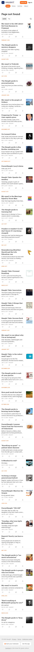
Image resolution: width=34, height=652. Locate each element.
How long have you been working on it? (12, 86)
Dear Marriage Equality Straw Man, (12, 201)
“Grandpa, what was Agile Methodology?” (11, 522)
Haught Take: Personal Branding (10, 272)
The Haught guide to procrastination (9, 82)
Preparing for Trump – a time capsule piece (11, 116)
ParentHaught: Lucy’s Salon (12, 166)
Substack (8, 648)
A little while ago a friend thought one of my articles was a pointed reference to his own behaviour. (11, 576)
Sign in (30, 2)
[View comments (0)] (9, 37)
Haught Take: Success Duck (12, 318)
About (26, 6)
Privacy (14, 639)
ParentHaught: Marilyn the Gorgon (12, 492)
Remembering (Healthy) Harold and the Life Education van (11, 252)
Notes (13, 6)
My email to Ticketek (10, 64)
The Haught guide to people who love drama (12, 571)
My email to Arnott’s (9, 585)
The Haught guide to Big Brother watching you (11, 148)
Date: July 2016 (6, 168)
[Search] (31, 19)
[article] (17, 30)
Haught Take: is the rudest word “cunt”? (11, 355)
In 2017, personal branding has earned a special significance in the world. (12, 276)
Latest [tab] (4, 19)
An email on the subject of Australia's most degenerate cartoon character (10, 31)
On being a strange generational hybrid (9, 477)
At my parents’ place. (8, 495)
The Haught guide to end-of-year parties (11, 374)
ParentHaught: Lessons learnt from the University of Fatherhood (12, 426)
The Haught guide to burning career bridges (10, 410)
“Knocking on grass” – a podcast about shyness (10, 446)
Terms (19, 639)
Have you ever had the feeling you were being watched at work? (12, 236)
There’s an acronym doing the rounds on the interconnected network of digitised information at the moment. (12, 560)
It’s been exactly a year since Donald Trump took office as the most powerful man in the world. (11, 120)
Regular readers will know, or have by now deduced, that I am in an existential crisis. (12, 481)
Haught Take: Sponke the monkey (11, 178)
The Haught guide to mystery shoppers (9, 46)
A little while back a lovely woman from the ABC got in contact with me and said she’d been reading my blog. (12, 451)
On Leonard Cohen (8, 134)
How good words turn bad (11, 392)
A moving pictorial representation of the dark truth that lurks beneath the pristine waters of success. (12, 321)
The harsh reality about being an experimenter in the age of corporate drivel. (11, 293)
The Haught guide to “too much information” (11, 556)
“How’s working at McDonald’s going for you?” (12, 602)
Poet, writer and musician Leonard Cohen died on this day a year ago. (12, 137)
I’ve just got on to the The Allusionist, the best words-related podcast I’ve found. (12, 359)
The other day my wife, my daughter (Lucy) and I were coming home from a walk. (12, 511)
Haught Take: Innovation (11, 290)
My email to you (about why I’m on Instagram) (12, 336)
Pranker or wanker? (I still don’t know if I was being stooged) (12, 231)
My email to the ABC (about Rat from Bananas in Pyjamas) (12, 26)
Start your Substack (12, 644)
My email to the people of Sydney (11, 101)
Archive (20, 6)
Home (8, 6)
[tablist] (6, 19)
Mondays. (4, 463)
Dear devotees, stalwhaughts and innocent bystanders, (11, 340)
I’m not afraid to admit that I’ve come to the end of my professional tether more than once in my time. (12, 414)
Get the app (26, 644)
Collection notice (27, 639)
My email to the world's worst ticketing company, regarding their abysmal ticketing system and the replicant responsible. (12, 67)
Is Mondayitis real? (9, 461)
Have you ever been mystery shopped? (10, 50)
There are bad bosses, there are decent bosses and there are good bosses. (12, 308)
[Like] (2, 37)
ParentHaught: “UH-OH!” (11, 508)
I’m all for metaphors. (8, 622)
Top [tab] (9, 19)
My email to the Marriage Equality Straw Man (11, 197)
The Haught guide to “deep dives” (11, 619)
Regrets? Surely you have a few (12, 537)
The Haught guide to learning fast (9, 211)
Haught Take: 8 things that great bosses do (12, 304)
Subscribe (23, 2)
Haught (11, 34)
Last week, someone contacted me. (12, 588)
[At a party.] (5, 605)
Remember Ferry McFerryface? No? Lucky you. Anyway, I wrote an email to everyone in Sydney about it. (12, 105)
